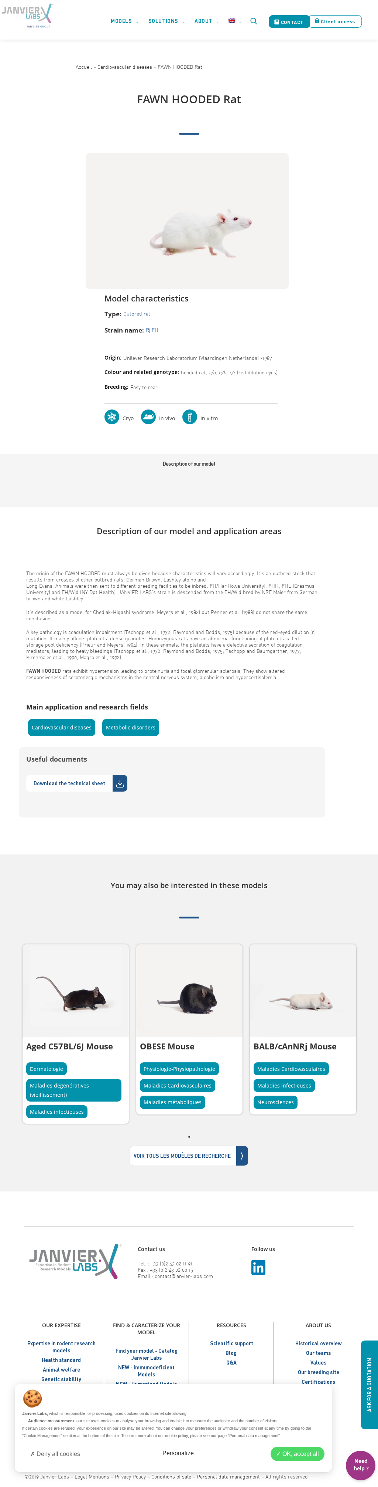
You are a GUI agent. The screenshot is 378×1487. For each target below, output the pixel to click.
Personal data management (228, 1476)
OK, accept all (300, 1454)
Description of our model (189, 464)
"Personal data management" (254, 1435)
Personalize (178, 1453)
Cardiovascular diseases (124, 67)
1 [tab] (189, 1136)
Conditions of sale (171, 1476)
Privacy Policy (130, 1476)
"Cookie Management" (42, 1435)
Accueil (84, 67)
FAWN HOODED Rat (180, 67)
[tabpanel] (76, 1034)
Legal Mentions (92, 1476)
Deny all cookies (57, 1454)
